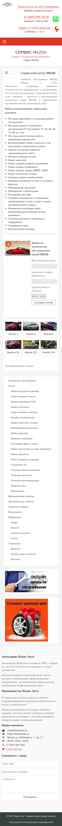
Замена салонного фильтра (24, 412)
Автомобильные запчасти (21, 501)
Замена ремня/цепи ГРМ (23, 401)
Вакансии (15, 548)
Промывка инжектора (21, 438)
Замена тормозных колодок (24, 422)
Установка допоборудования (25, 480)
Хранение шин (18, 485)
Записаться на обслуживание (38, 7)
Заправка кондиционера (23, 417)
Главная (15, 56)
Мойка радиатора (19, 433)
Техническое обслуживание (35, 56)
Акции (14, 522)
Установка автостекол (21, 475)
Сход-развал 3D (18, 464)
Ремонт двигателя (19, 454)
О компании (14, 543)
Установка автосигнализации (25, 469)
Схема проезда (13, 749)
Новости (15, 527)
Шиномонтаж (17, 490)
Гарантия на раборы (18, 506)
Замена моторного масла (23, 396)
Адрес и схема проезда (35, 28)
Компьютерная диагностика (24, 427)
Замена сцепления (20, 406)
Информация (14, 517)
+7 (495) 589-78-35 (36, 17)
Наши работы (15, 511)
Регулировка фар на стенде (24, 443)
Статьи (14, 538)
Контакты (15, 559)
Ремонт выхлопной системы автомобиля (31, 448)
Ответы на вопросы (20, 532)
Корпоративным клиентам (21, 496)
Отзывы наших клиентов (23, 553)
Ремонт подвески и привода (25, 459)
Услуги (11, 385)
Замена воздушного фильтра (25, 391)
